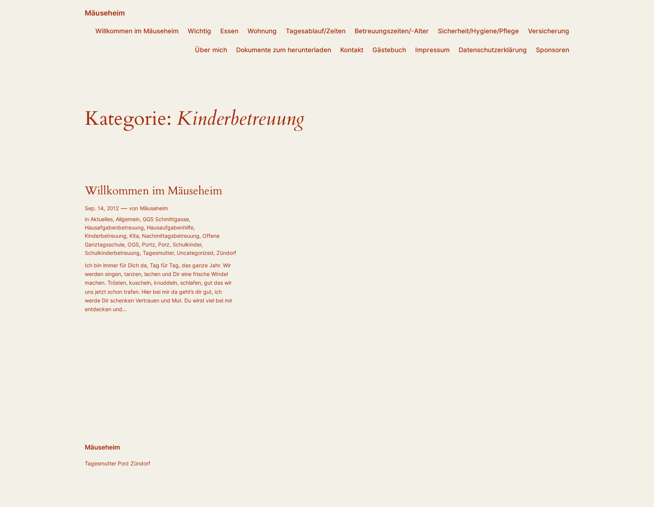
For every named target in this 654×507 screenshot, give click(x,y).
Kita (134, 236)
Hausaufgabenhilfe (170, 227)
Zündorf (226, 253)
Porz (164, 244)
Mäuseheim (105, 12)
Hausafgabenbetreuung (114, 227)
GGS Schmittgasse (166, 219)
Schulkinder (187, 244)
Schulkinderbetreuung (112, 253)
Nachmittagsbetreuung (170, 236)
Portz (148, 244)
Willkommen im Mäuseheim (153, 191)
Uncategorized (195, 253)
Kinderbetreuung (105, 236)
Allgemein (128, 219)
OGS (133, 244)
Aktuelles (101, 219)
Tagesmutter (158, 253)
